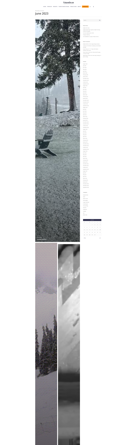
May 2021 (84, 174)
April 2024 (84, 114)
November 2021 (86, 165)
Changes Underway (86, 34)
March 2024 (85, 116)
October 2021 (85, 167)
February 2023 (85, 140)
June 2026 (84, 67)
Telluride (84, 211)
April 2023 (84, 136)
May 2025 (84, 91)
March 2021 (85, 178)
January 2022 (85, 161)
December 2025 (86, 78)
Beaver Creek (85, 198)
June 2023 (84, 132)
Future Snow (85, 49)
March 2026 (85, 72)
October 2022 (85, 147)
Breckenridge (85, 200)
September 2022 (86, 149)
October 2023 (85, 125)
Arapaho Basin (85, 194)
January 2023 (85, 142)
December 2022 (86, 143)
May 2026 (84, 69)
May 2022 (84, 154)
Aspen (84, 196)
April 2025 (84, 92)
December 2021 (86, 163)
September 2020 (86, 187)
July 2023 (84, 131)
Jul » (100, 237)
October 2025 (85, 82)
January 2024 (85, 120)
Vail (83, 213)
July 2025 (84, 87)
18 (100, 229)
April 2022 (84, 156)
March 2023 (85, 138)
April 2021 (84, 176)
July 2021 (84, 172)
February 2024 (85, 118)
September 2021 (86, 169)
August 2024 (85, 107)
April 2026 (84, 71)
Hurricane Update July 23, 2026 (88, 32)
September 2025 (86, 83)
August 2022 (85, 151)
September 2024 (86, 105)
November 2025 (86, 80)
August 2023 (85, 129)
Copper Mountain (86, 202)
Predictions (85, 209)
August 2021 (85, 171)
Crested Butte (85, 204)
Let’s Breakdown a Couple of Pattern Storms (91, 36)
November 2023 (86, 123)
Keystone (84, 207)
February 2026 (85, 74)
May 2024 (84, 112)
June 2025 (84, 89)
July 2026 (84, 65)
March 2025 (85, 94)
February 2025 (85, 96)
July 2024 (84, 109)
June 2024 (84, 111)
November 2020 (86, 185)
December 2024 (86, 100)
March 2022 (85, 158)
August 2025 (85, 85)
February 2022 (85, 160)
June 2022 (84, 152)
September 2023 (86, 127)
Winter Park (85, 214)
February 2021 (85, 180)
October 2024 (85, 103)
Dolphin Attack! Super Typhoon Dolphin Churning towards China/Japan (91, 30)
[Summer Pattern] (57, 130)
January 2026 (85, 76)
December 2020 (86, 183)
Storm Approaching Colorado (94, 43)
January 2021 (85, 181)
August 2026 (85, 63)
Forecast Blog (39, 237)
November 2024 (86, 102)
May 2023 (84, 134)
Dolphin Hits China (86, 27)
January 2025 (85, 98)
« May (85, 237)
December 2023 (86, 122)
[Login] (90, 7)
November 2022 (86, 145)
